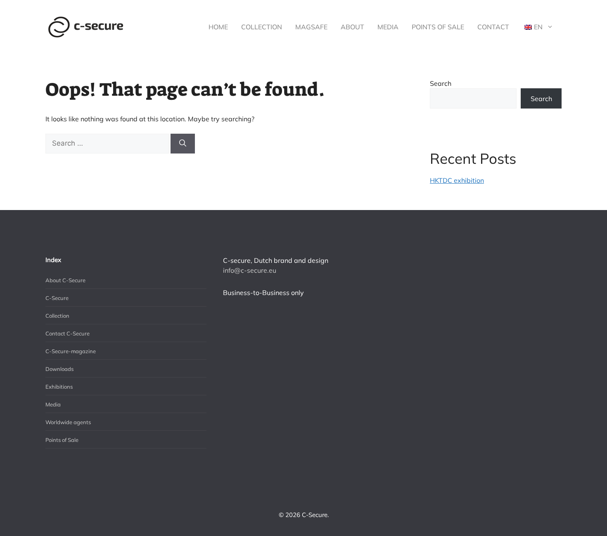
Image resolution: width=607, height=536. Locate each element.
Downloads (59, 369)
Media (387, 27)
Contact (493, 27)
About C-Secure (65, 280)
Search (440, 83)
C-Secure (57, 298)
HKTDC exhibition (457, 180)
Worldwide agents (68, 422)
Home (218, 27)
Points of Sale (438, 27)
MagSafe (311, 27)
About (352, 27)
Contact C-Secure (67, 333)
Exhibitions (59, 386)
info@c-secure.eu (249, 270)
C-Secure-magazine (70, 351)
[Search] (183, 143)
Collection (261, 27)
